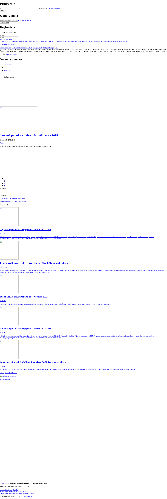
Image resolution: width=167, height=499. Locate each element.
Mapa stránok (123, 41)
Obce (9, 41)
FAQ (90, 41)
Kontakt (68, 41)
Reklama (74, 41)
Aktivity (29, 41)
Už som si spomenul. (24, 20)
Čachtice (2, 143)
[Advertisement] (58, 93)
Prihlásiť (9, 39)
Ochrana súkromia (112, 41)
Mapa (64, 41)
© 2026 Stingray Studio (7, 44)
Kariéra (86, 41)
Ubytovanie (15, 41)
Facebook (3, 490)
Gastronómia (23, 41)
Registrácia (3, 39)
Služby (35, 41)
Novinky (40, 41)
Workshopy (58, 41)
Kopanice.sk (4, 41)
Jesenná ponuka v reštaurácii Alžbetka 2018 (29, 135)
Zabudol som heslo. (55, 9)
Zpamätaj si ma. (44, 9)
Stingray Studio (12, 54)
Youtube (15, 490)
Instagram (9, 490)
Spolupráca (80, 41)
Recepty (51, 41)
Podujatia (46, 41)
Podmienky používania (100, 41)
